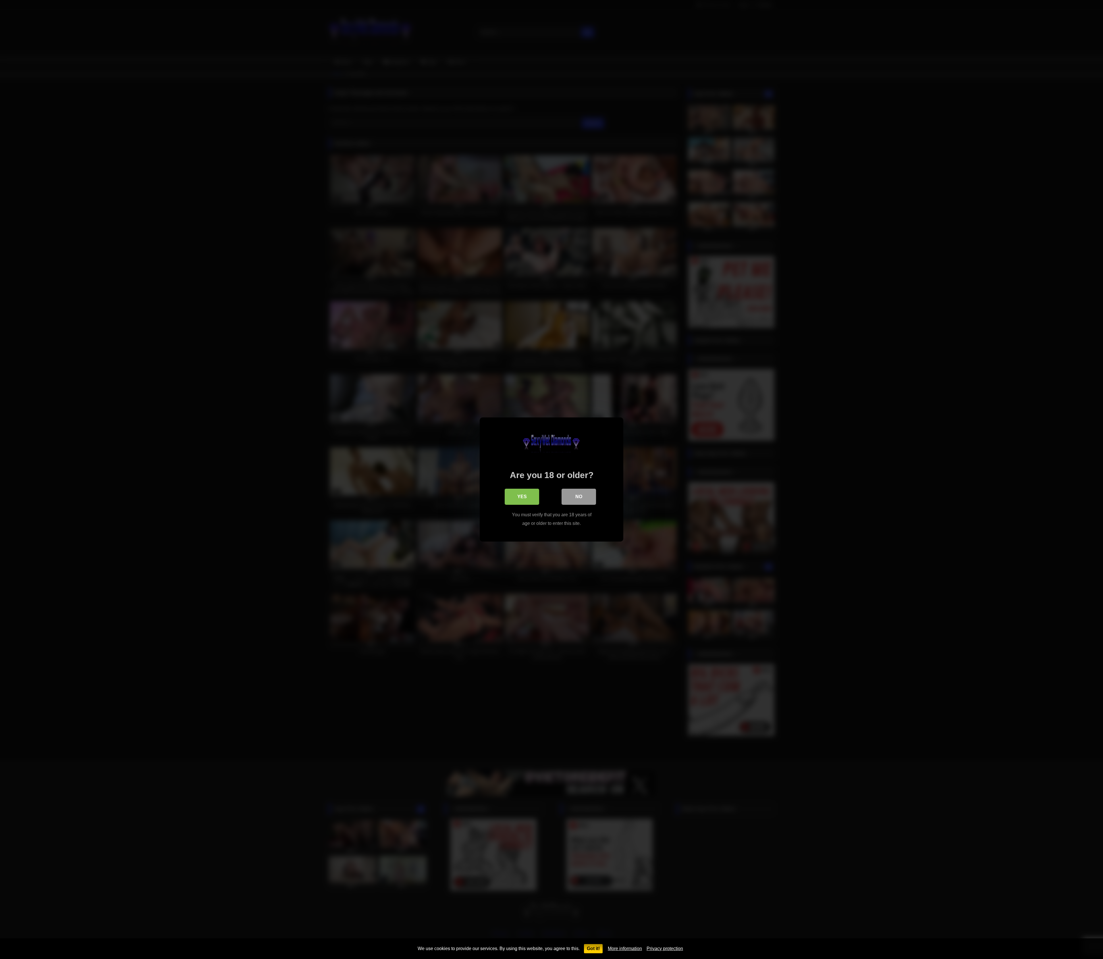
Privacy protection (665, 948)
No (578, 496)
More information (625, 948)
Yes (522, 496)
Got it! (593, 948)
